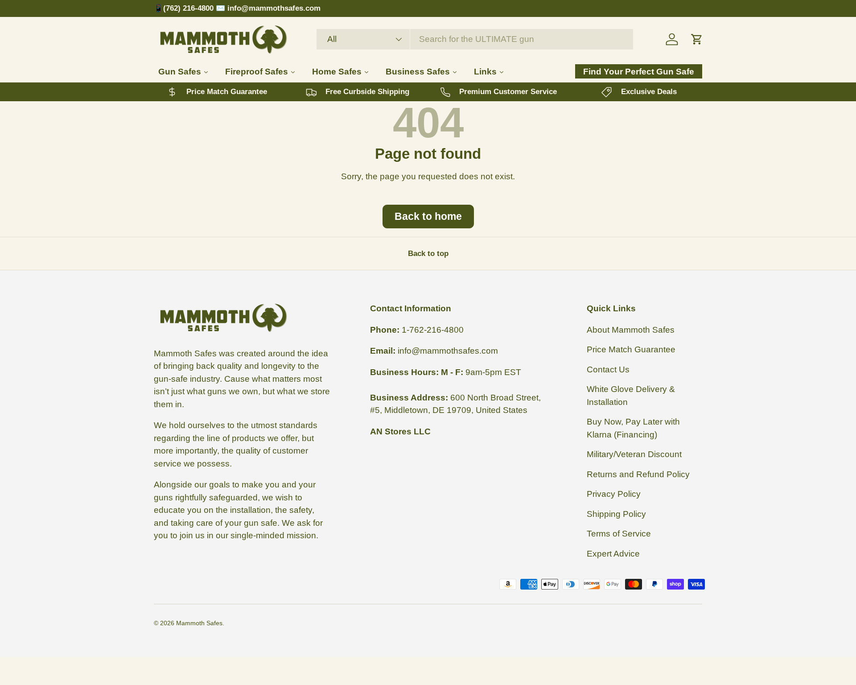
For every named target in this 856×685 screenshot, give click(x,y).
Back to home (428, 216)
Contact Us (608, 369)
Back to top (428, 253)
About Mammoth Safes (631, 329)
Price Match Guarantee (631, 349)
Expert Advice (613, 553)
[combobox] (475, 39)
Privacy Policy (614, 494)
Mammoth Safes (199, 623)
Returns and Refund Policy (638, 474)
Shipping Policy (616, 514)
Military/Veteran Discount (634, 454)
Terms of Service (619, 533)
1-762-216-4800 (433, 329)
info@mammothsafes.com (448, 350)
